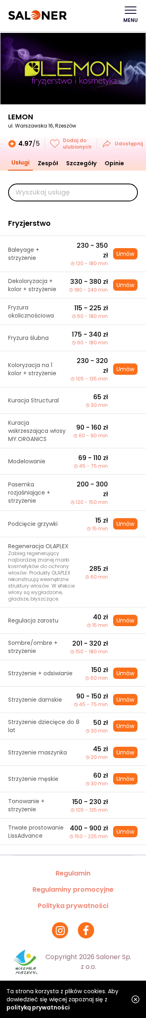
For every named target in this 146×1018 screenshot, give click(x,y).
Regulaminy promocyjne (73, 889)
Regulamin (73, 873)
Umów (125, 254)
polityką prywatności (38, 1007)
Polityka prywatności (73, 905)
